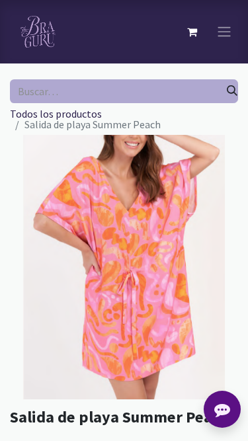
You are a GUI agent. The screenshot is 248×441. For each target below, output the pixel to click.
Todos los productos (56, 113)
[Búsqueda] (232, 91)
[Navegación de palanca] (224, 32)
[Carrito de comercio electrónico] (192, 32)
